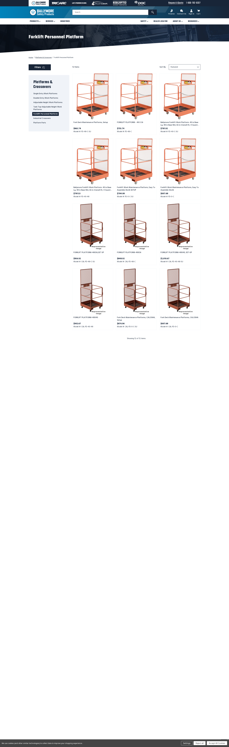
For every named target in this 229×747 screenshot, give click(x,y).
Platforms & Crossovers (43, 57)
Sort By (163, 67)
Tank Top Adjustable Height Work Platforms (47, 108)
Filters (42, 67)
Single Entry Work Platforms (45, 93)
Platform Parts (39, 122)
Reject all (200, 743)
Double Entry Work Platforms (45, 98)
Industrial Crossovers (42, 118)
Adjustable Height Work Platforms (47, 102)
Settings (186, 743)
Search (77, 12)
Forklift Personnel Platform (45, 114)
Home (31, 57)
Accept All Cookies (217, 743)
